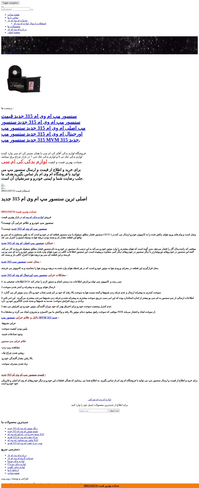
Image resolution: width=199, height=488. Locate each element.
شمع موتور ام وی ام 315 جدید (22, 431)
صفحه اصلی (13, 32)
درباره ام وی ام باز (16, 29)
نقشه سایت (13, 14)
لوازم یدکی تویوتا (15, 461)
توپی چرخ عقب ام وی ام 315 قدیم (24, 443)
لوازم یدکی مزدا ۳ (16, 464)
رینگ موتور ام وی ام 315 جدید (22, 428)
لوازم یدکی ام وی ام (33, 217)
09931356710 (91, 485)
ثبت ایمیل (114, 410)
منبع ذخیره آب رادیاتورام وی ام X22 (25, 434)
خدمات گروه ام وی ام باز (20, 458)
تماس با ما (12, 17)
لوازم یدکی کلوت (16, 467)
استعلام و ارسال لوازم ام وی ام (30, 23)
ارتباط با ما (13, 470)
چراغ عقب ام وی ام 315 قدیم (22, 437)
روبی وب (6, 478)
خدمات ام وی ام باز (17, 20)
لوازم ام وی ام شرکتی (99, 399)
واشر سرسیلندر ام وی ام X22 (22, 440)
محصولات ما (13, 26)
